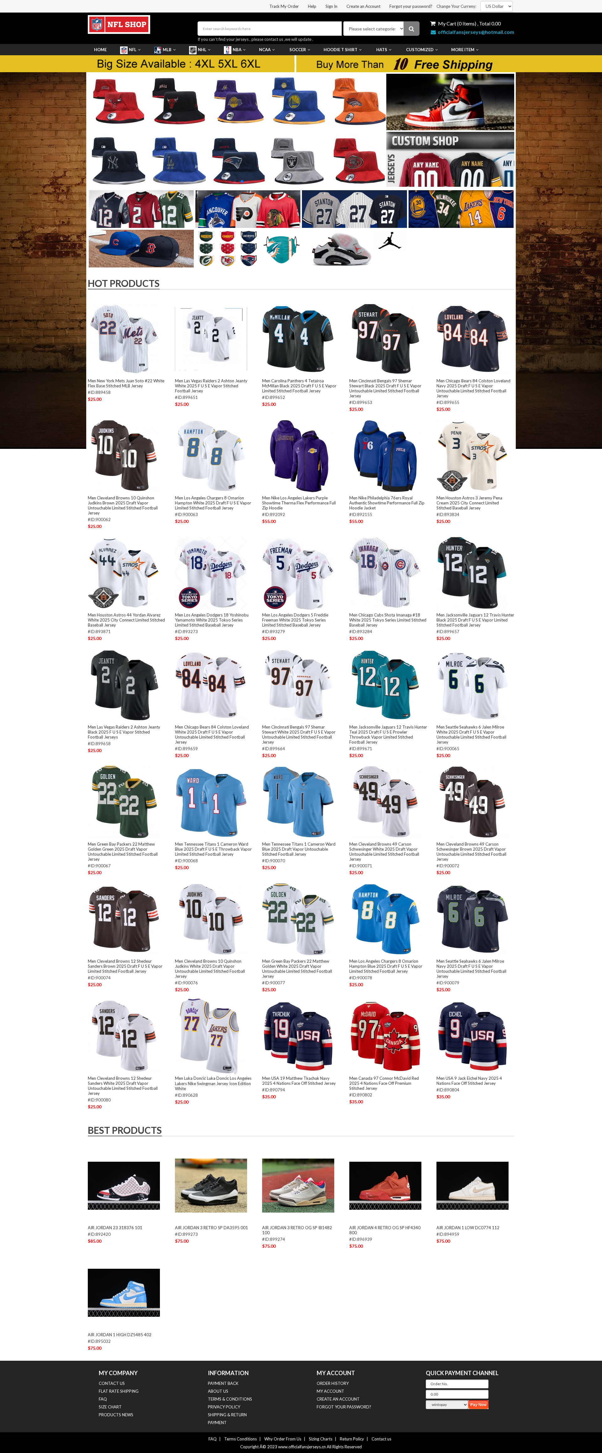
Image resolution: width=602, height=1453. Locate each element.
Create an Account (363, 6)
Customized (420, 49)
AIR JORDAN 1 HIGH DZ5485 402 (119, 1334)
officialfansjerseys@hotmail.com (476, 32)
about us (218, 1391)
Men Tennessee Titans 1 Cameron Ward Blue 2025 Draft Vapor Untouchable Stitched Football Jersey (298, 849)
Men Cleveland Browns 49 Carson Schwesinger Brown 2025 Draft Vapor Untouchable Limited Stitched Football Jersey (471, 852)
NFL (132, 49)
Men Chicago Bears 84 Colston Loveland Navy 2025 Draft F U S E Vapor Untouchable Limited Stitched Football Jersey (473, 388)
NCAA (265, 49)
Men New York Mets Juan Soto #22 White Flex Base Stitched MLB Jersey (126, 383)
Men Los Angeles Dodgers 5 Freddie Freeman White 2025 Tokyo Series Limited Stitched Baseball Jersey (295, 619)
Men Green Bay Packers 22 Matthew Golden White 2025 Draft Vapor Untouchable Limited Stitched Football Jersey (297, 969)
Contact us (381, 1438)
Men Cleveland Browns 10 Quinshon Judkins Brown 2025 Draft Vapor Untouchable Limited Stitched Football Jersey (123, 505)
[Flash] (381, 129)
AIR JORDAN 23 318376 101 (115, 1227)
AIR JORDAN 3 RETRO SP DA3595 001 (211, 1227)
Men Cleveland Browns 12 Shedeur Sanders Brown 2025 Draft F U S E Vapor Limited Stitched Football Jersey (125, 966)
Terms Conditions (240, 1438)
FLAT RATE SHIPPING (119, 1391)
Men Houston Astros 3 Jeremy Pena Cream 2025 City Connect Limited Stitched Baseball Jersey (469, 502)
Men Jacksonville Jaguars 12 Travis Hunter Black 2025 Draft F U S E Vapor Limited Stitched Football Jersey (475, 619)
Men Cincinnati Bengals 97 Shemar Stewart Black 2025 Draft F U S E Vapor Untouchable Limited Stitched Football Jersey (385, 388)
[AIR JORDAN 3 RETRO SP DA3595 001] (211, 1185)
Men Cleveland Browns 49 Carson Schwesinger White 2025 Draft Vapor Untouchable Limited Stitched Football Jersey (384, 852)
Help (312, 6)
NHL (202, 49)
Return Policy (352, 1438)
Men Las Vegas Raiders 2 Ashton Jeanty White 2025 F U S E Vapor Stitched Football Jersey (211, 385)
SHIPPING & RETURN (227, 1414)
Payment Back (223, 1383)
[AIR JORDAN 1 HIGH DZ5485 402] (124, 1292)
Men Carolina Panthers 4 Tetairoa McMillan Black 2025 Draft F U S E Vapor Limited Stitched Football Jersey (299, 385)
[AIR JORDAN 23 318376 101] (124, 1185)
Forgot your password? (410, 6)
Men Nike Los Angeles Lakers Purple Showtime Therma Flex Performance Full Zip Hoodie (299, 502)
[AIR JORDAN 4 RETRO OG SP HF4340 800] (385, 1185)
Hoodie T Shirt (340, 49)
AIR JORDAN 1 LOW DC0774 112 (467, 1227)
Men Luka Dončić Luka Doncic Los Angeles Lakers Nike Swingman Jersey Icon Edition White (213, 1083)
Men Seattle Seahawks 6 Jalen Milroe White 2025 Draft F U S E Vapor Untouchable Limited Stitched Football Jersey (471, 734)
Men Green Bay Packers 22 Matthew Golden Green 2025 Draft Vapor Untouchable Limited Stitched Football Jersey (123, 852)
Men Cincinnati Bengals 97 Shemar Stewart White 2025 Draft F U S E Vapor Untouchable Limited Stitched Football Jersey (298, 734)
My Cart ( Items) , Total (469, 23)
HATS (381, 49)
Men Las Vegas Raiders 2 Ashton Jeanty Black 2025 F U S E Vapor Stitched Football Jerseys (124, 732)
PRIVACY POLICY (224, 1406)
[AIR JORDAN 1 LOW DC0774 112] (472, 1185)
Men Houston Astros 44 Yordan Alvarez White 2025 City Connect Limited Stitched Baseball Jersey (126, 619)
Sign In (331, 6)
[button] (232, 181)
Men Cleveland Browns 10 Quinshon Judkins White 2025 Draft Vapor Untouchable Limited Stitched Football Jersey (210, 969)
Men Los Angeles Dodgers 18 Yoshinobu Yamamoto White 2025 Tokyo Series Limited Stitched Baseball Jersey (212, 619)
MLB (167, 49)
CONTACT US (112, 1383)
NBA (237, 49)
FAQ (103, 1399)
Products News (116, 1414)
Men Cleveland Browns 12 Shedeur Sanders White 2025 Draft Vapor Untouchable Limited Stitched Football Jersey (123, 1086)
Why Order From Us (282, 1438)
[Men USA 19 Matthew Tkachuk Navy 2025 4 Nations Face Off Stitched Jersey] (298, 1036)
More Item (462, 49)
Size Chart (110, 1406)
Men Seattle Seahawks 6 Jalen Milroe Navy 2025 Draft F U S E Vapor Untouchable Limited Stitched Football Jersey (471, 969)
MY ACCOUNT (330, 1391)
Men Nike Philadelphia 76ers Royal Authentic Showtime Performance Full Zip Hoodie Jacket (387, 502)
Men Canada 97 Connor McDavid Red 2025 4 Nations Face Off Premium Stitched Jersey (384, 1083)
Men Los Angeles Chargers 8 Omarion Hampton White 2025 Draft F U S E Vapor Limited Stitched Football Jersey (213, 502)
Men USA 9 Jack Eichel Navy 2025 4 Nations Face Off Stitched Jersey (469, 1081)
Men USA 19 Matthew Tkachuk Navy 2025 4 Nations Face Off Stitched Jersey (299, 1081)
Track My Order (284, 6)
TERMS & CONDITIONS (230, 1399)
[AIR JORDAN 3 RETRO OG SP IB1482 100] (298, 1185)
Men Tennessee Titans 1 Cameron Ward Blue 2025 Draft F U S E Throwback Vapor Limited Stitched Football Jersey (213, 849)
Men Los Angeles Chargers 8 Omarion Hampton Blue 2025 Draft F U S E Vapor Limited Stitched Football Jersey (385, 966)
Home (100, 49)
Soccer (297, 49)
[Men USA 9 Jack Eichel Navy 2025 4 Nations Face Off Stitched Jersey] (472, 1036)
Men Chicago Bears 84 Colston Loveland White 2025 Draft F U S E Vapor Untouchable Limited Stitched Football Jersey (212, 734)
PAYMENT (217, 1422)
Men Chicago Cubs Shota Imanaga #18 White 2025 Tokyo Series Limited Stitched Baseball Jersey (387, 619)
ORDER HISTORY (333, 1383)
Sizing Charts (320, 1438)
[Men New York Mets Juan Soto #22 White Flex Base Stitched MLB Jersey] (124, 338)
